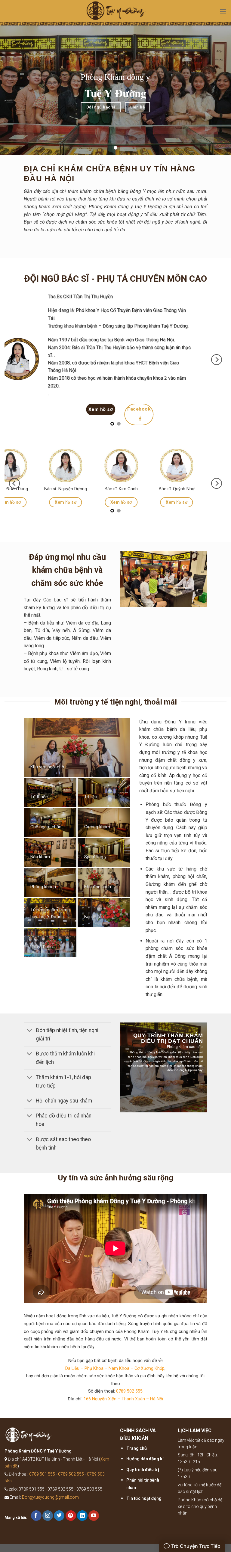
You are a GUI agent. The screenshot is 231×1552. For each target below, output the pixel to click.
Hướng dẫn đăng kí (145, 1466)
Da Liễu (72, 1375)
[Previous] (14, 363)
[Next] (216, 363)
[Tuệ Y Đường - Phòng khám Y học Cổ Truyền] (115, 12)
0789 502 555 (129, 1399)
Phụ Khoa (94, 1375)
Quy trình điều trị (142, 1477)
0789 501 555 (42, 1481)
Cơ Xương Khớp (149, 1375)
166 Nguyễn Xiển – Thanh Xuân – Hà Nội (123, 1406)
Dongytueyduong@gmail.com (50, 1505)
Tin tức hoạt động (144, 1505)
